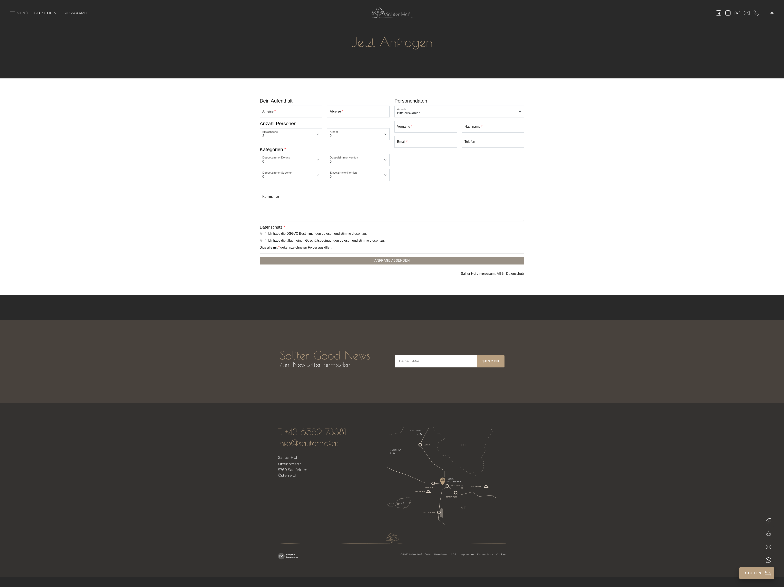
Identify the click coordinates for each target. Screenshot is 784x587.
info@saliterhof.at (308, 443)
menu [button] (12, 13)
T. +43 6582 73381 (312, 432)
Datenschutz (485, 554)
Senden (490, 361)
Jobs (428, 554)
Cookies (501, 554)
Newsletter (441, 554)
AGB (453, 554)
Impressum (467, 554)
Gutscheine (46, 13)
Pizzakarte (76, 13)
